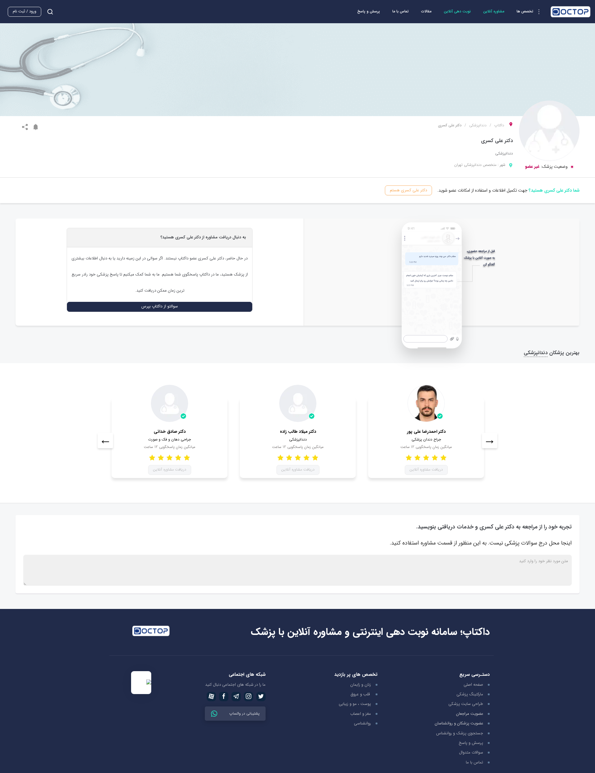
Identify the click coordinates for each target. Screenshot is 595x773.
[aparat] (211, 696)
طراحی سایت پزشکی (465, 704)
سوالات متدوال (471, 752)
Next (489, 440)
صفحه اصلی (473, 684)
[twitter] (261, 696)
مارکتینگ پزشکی (469, 694)
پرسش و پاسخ (368, 11)
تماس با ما (400, 11)
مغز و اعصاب (360, 713)
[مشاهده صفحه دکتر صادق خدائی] (169, 403)
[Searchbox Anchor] (47, 11)
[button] (530, 12)
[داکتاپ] (570, 11)
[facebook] (223, 696)
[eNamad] (141, 682)
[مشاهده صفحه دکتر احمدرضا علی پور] (426, 403)
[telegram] (236, 696)
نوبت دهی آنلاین (457, 11)
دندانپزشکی (478, 125)
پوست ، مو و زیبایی (355, 704)
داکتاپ (499, 125)
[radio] (187, 457)
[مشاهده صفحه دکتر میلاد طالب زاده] (297, 403)
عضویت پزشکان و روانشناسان (459, 723)
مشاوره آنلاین (493, 11)
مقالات (426, 11)
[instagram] (248, 696)
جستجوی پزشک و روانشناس (459, 733)
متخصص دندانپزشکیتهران (475, 165)
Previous (105, 440)
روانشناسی (362, 723)
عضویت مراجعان (469, 714)
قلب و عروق (361, 694)
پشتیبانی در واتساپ (243, 713)
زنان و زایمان (360, 684)
